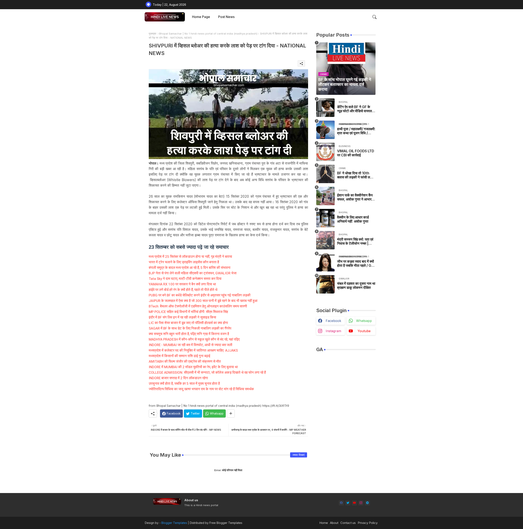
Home (323, 523)
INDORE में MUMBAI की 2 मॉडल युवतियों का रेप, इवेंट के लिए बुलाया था (193, 367)
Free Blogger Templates (225, 523)
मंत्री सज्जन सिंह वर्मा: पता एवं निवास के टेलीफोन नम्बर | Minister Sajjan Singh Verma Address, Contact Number (355, 241)
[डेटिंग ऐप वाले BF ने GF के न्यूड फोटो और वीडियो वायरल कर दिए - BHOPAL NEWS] (325, 108)
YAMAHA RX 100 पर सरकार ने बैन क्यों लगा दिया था (182, 284)
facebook (333, 321)
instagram (333, 331)
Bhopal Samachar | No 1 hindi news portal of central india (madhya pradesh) (208, 33)
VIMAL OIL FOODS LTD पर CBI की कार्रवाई (355, 153)
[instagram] (360, 502)
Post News (226, 17)
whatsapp (364, 321)
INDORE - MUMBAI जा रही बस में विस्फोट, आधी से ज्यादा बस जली (190, 345)
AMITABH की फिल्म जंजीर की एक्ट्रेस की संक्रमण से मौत (185, 361)
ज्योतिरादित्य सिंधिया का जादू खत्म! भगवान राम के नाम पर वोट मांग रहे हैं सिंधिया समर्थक (201, 389)
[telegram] (367, 502)
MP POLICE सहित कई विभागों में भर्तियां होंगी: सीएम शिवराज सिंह (188, 312)
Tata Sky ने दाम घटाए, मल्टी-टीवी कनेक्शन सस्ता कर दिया (185, 279)
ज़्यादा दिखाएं (299, 454)
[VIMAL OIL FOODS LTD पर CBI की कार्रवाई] (325, 152)
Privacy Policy (368, 523)
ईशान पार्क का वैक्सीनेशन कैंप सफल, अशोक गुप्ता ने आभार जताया (355, 197)
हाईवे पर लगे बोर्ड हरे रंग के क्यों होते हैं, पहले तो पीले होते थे (183, 290)
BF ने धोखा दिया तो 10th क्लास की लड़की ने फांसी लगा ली (355, 175)
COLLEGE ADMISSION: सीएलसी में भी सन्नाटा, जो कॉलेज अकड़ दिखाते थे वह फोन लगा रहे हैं (207, 372)
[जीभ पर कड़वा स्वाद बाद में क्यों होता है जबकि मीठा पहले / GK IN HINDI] (325, 262)
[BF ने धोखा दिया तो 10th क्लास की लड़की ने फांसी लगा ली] (325, 174)
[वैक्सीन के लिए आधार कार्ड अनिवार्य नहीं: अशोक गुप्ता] (325, 218)
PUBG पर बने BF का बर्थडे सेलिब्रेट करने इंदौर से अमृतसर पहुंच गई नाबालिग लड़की (199, 295)
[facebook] (341, 502)
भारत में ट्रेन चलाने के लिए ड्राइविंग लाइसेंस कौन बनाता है (184, 262)
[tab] (201, 17)
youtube (364, 331)
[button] (374, 17)
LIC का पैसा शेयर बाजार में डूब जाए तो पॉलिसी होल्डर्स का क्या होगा (188, 323)
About (334, 523)
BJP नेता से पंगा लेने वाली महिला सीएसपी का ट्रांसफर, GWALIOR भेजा (193, 273)
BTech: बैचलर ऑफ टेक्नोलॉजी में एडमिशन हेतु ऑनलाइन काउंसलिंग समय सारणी (198, 306)
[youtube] (354, 502)
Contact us (348, 523)
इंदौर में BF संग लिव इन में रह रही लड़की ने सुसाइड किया (182, 317)
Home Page (201, 17)
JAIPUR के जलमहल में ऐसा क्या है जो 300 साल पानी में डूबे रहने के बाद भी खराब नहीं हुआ (203, 301)
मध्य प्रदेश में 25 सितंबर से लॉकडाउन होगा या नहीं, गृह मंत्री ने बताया (190, 256)
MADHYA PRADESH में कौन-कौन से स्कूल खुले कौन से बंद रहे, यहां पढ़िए (194, 339)
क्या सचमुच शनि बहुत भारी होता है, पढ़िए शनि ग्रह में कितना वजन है (189, 334)
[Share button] (231, 413)
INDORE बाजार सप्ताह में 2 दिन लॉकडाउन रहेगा (178, 378)
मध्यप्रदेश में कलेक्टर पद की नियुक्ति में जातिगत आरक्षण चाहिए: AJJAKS (193, 350)
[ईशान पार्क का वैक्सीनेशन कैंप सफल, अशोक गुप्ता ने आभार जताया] (325, 196)
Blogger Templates (174, 523)
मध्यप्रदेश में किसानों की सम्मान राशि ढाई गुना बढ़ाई (179, 356)
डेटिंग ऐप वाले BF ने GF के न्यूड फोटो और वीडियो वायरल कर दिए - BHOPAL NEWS (355, 109)
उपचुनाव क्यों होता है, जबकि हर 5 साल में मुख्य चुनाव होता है (184, 383)
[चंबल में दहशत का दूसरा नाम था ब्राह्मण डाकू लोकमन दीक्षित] (325, 284)
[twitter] (347, 502)
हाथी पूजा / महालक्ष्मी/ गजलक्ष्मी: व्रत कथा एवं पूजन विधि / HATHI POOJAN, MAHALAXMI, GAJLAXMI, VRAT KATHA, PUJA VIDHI (356, 131)
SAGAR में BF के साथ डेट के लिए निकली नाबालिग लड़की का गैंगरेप (190, 328)
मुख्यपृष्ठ (152, 33)
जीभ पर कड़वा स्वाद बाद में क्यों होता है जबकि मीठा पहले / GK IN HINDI (355, 263)
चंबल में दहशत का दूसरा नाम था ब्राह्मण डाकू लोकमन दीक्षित (356, 285)
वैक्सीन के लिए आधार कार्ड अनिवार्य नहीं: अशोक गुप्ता (353, 219)
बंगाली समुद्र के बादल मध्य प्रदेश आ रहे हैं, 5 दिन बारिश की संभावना (189, 268)
